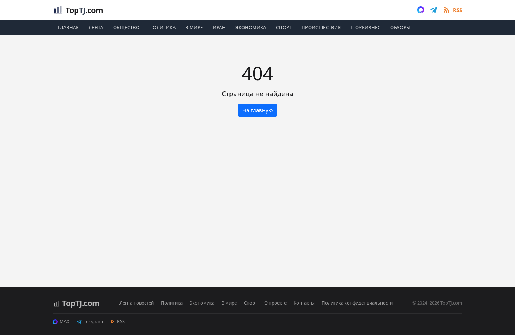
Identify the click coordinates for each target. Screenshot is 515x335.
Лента (96, 27)
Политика (162, 27)
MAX (64, 321)
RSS (121, 321)
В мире (194, 27)
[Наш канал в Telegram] (433, 10)
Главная (68, 27)
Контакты (304, 303)
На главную (257, 110)
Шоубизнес (366, 27)
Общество (126, 27)
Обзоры (400, 27)
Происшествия (321, 27)
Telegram (93, 321)
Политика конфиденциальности (357, 303)
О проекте (275, 303)
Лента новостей (136, 303)
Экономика (250, 27)
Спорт (284, 27)
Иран (219, 27)
